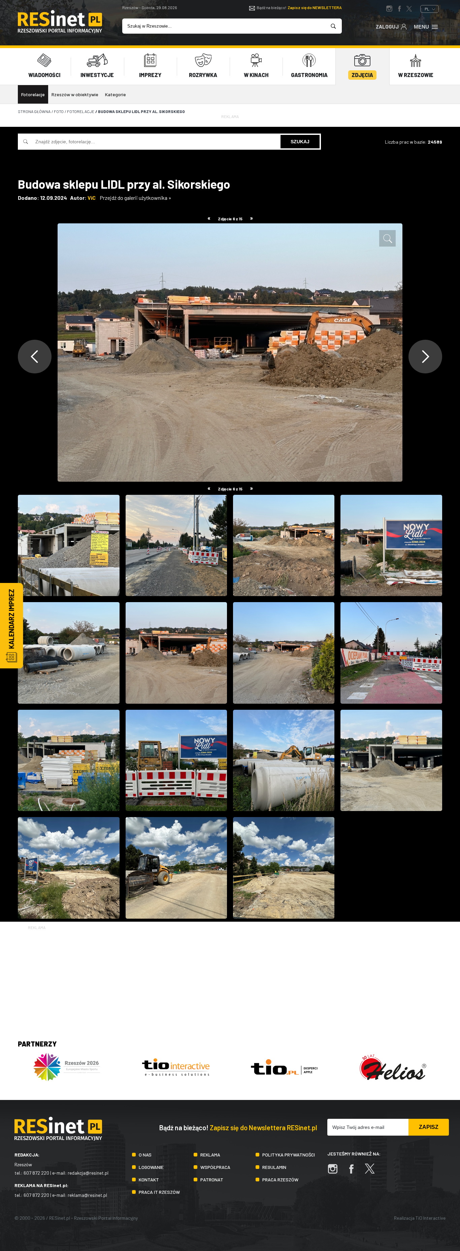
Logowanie (151, 1167)
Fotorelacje (33, 94)
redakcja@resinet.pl (88, 1173)
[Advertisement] (230, 978)
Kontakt (149, 1179)
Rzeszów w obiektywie (75, 94)
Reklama (210, 1154)
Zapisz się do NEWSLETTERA (315, 7)
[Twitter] (373, 1172)
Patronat (211, 1179)
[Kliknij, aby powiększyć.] (387, 238)
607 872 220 (36, 1173)
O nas (145, 1154)
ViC (92, 197)
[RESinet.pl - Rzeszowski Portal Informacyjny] (60, 31)
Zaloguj (387, 27)
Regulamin (274, 1167)
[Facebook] (354, 1172)
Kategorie (115, 94)
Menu (421, 27)
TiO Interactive (431, 1218)
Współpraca (215, 1167)
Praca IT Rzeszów (159, 1192)
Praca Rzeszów (280, 1179)
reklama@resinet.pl (87, 1195)
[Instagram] (336, 1172)
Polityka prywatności (288, 1154)
